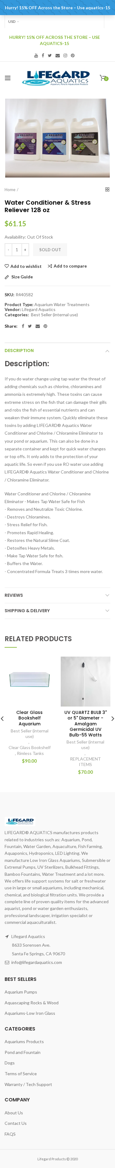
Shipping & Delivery (27, 611)
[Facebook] (23, 326)
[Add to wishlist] (46, 665)
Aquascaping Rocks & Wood (32, 1002)
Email (58, 55)
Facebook (43, 55)
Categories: (17, 314)
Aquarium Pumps (21, 991)
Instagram (65, 55)
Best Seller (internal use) (54, 314)
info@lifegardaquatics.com (36, 962)
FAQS (10, 1134)
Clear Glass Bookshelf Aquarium (29, 718)
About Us (14, 1112)
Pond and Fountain (22, 1052)
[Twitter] (30, 326)
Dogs (10, 1062)
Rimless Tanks (30, 753)
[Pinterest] (45, 326)
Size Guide (21, 277)
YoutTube (36, 55)
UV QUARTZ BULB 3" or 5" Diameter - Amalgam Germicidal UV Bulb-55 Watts (85, 724)
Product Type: (19, 304)
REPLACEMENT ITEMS (85, 761)
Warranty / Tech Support (28, 1084)
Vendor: (13, 309)
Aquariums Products (24, 1041)
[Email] (38, 326)
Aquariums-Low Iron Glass (30, 1013)
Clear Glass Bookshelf (30, 747)
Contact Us (16, 1123)
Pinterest (72, 55)
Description (19, 350)
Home (10, 189)
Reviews (14, 595)
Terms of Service (21, 1073)
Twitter (50, 55)
